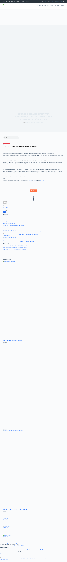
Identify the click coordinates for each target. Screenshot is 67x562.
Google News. (42, 180)
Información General (39, 122)
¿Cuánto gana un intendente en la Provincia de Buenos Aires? (12, 340)
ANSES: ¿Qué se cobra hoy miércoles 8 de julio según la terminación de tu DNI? (15, 509)
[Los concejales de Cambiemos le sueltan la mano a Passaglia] (10, 231)
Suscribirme (33, 190)
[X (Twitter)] (33, 197)
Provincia (22, 1)
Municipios (18, 1)
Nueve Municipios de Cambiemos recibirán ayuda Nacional (30, 237)
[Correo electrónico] (33, 200)
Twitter (34, 180)
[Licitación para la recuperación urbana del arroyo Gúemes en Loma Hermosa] (8, 558)
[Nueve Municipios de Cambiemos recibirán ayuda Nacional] (7, 539)
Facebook (30, 180)
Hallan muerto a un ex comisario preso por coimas (28, 234)
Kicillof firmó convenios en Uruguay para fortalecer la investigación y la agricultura (15, 247)
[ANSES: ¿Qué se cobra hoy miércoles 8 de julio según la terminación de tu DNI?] (23, 469)
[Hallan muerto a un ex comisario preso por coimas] (10, 234)
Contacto (27, 1)
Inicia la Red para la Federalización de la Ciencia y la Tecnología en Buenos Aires (15, 216)
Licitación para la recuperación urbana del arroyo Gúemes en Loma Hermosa (14, 221)
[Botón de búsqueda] (4, 212)
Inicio (4, 1)
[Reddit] (33, 198)
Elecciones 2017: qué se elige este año (26, 241)
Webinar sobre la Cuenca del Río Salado (9, 223)
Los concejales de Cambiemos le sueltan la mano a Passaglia (30, 231)
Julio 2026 (5, 427)
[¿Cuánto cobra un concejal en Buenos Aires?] (23, 382)
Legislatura (13, 1)
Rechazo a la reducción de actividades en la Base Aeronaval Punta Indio (13, 225)
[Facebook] (33, 196)
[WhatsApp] (33, 199)
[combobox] (12, 210)
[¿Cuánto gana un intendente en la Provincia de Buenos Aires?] (23, 300)
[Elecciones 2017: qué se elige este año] (10, 241)
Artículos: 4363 (5, 207)
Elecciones (8, 1)
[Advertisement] (33, 16)
